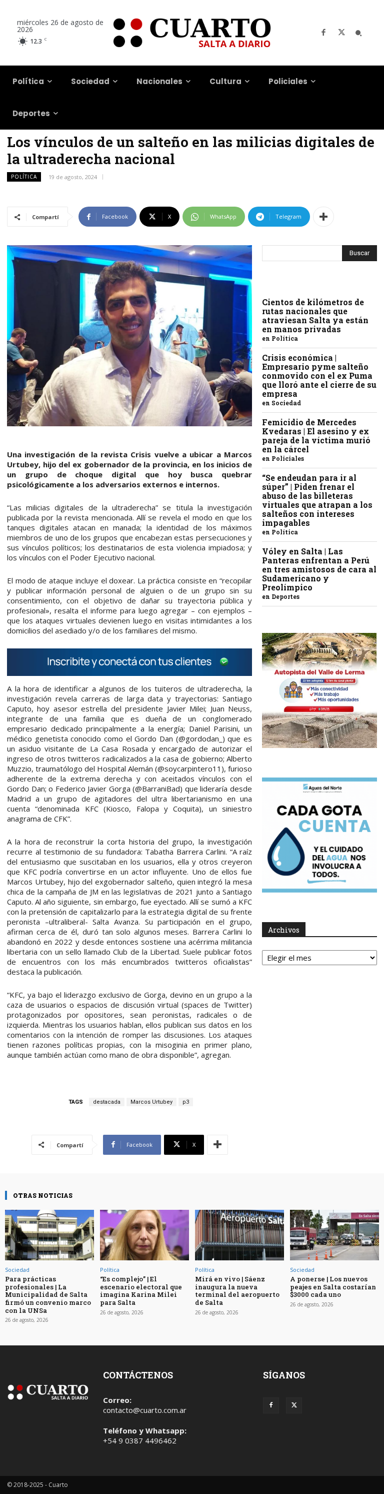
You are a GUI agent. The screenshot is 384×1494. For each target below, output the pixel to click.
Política (24, 176)
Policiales (288, 458)
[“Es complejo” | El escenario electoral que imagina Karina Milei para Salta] (144, 1235)
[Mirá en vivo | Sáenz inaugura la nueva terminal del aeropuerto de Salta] (239, 1235)
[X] (341, 33)
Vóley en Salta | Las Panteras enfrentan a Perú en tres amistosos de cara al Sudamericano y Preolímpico (319, 569)
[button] (358, 33)
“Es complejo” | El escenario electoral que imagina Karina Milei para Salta (141, 1290)
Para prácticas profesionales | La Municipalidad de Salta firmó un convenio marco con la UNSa (48, 1294)
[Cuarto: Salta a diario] (192, 33)
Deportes (286, 596)
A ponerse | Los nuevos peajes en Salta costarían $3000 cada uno (333, 1286)
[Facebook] (323, 33)
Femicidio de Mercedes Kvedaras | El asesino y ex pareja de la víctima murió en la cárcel (316, 435)
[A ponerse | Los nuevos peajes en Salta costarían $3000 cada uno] (334, 1235)
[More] (323, 217)
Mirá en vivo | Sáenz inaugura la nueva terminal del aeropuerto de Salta (237, 1290)
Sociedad (286, 403)
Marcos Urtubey (151, 1102)
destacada (106, 1102)
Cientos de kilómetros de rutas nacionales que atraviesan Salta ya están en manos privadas (315, 315)
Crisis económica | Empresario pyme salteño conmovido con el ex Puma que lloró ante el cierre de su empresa (319, 375)
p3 (185, 1102)
